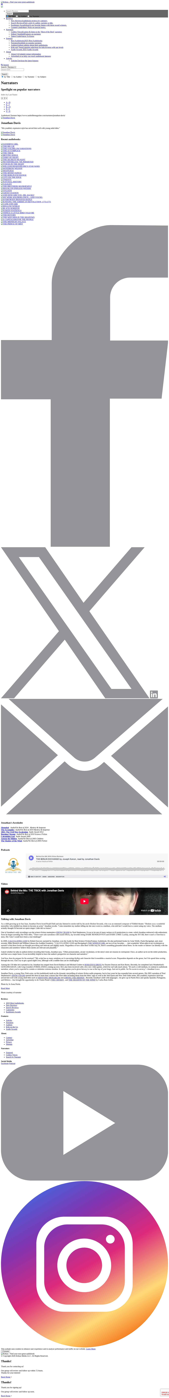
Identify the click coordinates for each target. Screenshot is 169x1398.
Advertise (9, 1040)
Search (6, 65)
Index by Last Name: (9, 95)
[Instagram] (84, 1347)
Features (9, 38)
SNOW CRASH (62, 932)
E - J (8, 105)
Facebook (5, 1063)
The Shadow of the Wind (11, 841)
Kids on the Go (12, 1027)
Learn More (90, 1349)
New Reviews (11, 1005)
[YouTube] (84, 1180)
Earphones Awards (13, 1012)
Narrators (9, 30)
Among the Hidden (9, 839)
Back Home (5, 1377)
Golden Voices (11, 1055)
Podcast (12, 1063)
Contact (9, 1038)
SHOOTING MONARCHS (49, 978)
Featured (9, 1053)
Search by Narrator (13, 1057)
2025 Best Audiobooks (15, 1003)
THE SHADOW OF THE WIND (82, 980)
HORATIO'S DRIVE (93, 965)
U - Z (8, 111)
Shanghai (5, 828)
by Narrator (34, 16)
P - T (8, 109)
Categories (10, 1010)
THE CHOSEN (57, 980)
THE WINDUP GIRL (96, 943)
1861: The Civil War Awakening (14, 832)
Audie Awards (11, 1029)
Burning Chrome (8, 834)
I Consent (5, 1351)
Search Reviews (12, 1007)
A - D (8, 102)
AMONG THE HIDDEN (74, 978)
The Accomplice (7, 830)
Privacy (9, 1042)
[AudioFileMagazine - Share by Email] (84, 814)
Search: (4, 67)
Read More (5, 988)
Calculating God (8, 836)
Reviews (9, 18)
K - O (8, 107)
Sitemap (9, 1044)
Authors (9, 1025)
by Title (12, 16)
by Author (22, 16)
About (8, 52)
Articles (9, 58)
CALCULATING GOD (17, 941)
